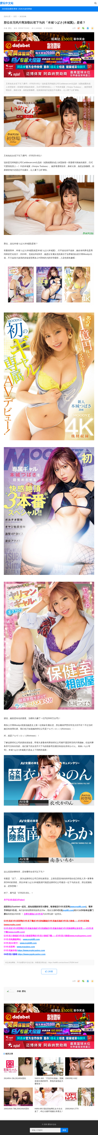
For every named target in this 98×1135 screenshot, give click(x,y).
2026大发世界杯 (25, 9)
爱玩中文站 (6, 3)
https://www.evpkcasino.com (31, 950)
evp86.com (68, 910)
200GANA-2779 (71, 1109)
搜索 (64, 1130)
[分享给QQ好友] (88, 28)
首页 (15, 16)
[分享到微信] (83, 28)
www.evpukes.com (26, 947)
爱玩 (10, 28)
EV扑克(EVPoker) (16, 900)
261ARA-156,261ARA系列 (15, 1078)
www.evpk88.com (31, 939)
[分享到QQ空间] (92, 28)
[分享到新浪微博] (78, 28)
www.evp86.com (78, 907)
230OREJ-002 (71, 1078)
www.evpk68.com (28, 943)
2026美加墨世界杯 (9, 9)
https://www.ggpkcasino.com (31, 954)
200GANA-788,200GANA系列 (16, 1109)
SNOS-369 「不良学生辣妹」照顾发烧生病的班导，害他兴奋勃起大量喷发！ (49, 1081)
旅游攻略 (23, 16)
